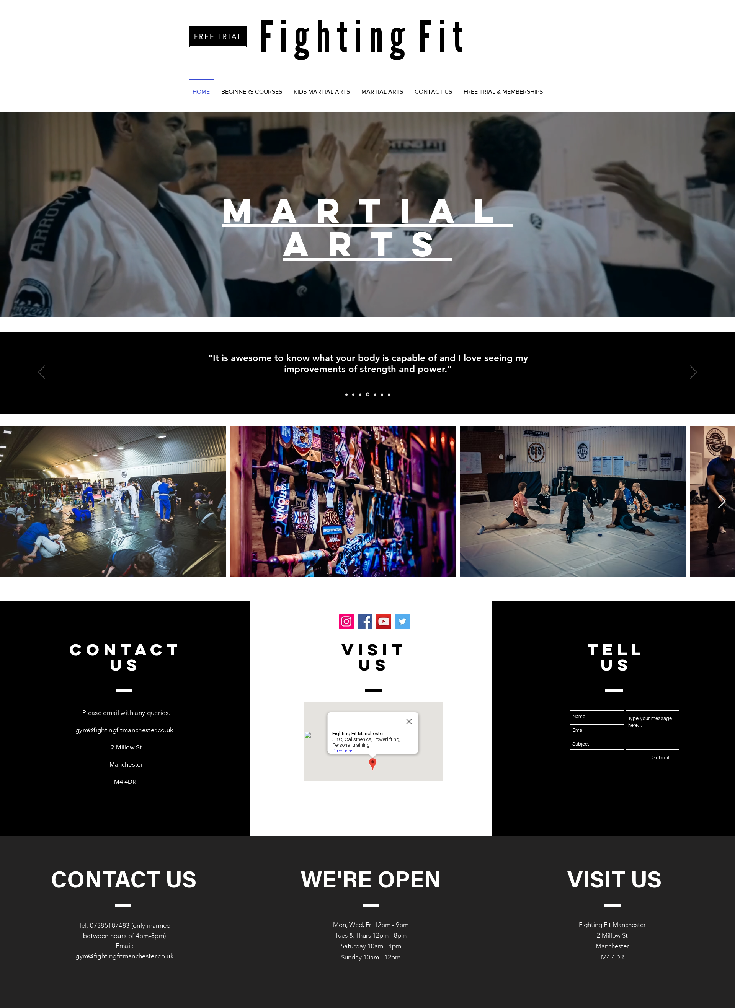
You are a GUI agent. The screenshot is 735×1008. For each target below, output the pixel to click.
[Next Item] (721, 501)
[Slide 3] (360, 394)
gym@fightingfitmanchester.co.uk (124, 730)
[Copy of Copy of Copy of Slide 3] (382, 394)
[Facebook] (365, 621)
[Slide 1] (346, 394)
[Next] (693, 372)
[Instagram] (346, 621)
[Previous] (41, 372)
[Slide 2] (353, 394)
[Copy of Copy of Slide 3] (374, 394)
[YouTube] (383, 621)
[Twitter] (402, 621)
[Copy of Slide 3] (367, 394)
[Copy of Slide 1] (389, 394)
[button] (252, 88)
